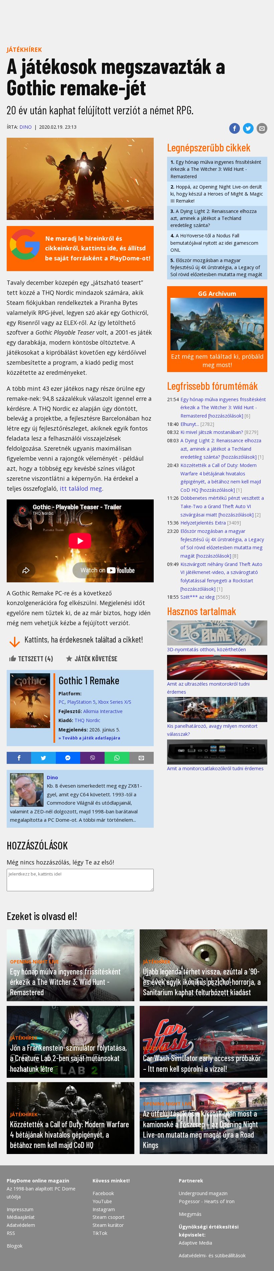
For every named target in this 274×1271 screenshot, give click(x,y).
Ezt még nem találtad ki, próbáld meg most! (217, 360)
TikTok (100, 1233)
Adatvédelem (21, 1225)
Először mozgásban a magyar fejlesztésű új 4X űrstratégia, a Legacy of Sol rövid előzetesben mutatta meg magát (216, 267)
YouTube (102, 1201)
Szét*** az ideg (197, 597)
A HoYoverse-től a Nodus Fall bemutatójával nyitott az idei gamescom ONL (214, 242)
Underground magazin (203, 1193)
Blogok (14, 1246)
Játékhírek (24, 49)
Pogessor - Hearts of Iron (207, 1201)
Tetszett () (35, 659)
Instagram (104, 1209)
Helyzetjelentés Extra (203, 522)
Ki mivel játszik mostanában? (211, 432)
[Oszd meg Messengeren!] (68, 758)
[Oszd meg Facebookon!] (234, 128)
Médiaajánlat (21, 1217)
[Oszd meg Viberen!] (92, 758)
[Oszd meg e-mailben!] (262, 128)
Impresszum (20, 1209)
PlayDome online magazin (38, 1180)
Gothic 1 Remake (88, 680)
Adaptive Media (195, 1243)
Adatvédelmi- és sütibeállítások (212, 1255)
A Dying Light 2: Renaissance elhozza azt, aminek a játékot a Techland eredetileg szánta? (213, 218)
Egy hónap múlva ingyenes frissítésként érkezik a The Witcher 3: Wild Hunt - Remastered (215, 169)
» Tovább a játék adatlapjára (89, 738)
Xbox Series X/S (114, 702)
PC (61, 702)
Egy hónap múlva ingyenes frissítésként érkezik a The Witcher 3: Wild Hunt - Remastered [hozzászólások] (223, 407)
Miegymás (190, 1214)
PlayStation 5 (81, 702)
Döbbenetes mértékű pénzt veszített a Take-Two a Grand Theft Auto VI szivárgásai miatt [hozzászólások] (222, 506)
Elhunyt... (189, 424)
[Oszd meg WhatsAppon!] (117, 758)
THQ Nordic (87, 720)
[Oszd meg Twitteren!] (248, 128)
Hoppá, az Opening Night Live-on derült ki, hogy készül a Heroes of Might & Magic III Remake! (216, 194)
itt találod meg (81, 488)
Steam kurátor (108, 1225)
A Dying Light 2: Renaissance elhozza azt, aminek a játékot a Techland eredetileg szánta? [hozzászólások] (220, 448)
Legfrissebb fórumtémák (212, 385)
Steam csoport (109, 1217)
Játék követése (95, 659)
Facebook (103, 1193)
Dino (25, 127)
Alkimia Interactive (103, 711)
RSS (11, 1233)
